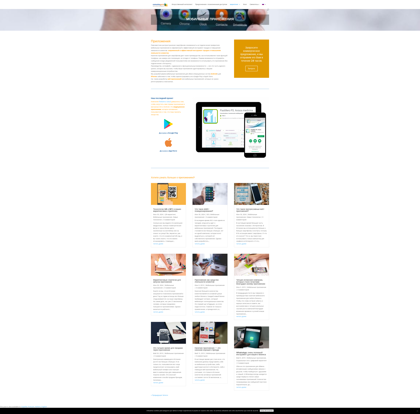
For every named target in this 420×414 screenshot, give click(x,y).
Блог (245, 4)
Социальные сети (243, 360)
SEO (207, 214)
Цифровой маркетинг (258, 360)
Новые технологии (254, 217)
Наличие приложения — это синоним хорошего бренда (207, 349)
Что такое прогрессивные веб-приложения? (250, 210)
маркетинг (234, 4)
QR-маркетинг (170, 214)
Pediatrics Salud (165, 102)
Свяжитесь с (254, 4)
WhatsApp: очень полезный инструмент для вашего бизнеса (251, 353)
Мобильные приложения (162, 217)
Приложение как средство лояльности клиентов (207, 281)
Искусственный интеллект (182, 4)
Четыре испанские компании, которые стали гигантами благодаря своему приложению (250, 282)
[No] (417, 411)
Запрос (251, 68)
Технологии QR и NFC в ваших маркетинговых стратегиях (167, 210)
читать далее (158, 244)
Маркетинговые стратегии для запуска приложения (167, 281)
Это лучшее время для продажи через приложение (168, 349)
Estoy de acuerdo (267, 410)
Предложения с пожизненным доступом (211, 4)
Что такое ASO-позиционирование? (204, 210)
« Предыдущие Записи (159, 395)
